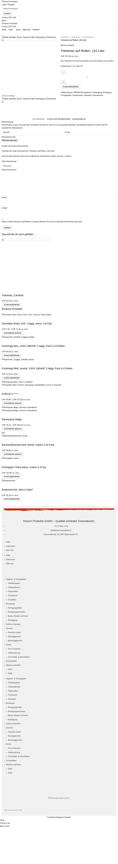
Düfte (10, 673)
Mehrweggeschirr (15, 641)
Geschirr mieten (14, 632)
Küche (8, 645)
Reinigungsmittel (15, 608)
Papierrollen (13, 591)
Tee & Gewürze (14, 649)
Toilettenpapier (14, 583)
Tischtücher (12, 596)
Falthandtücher (14, 587)
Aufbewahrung (14, 653)
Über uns (9, 550)
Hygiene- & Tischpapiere (16, 579)
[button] (12, 304)
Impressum (10, 546)
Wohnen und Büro (13, 665)
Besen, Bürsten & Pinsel (18, 616)
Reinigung (10, 604)
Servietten (12, 600)
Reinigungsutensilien (16, 612)
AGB (8, 542)
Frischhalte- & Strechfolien (19, 657)
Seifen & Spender (13, 624)
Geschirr (9, 628)
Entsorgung (12, 620)
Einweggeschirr (14, 637)
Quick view (4, 291)
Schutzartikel (11, 661)
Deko (10, 669)
